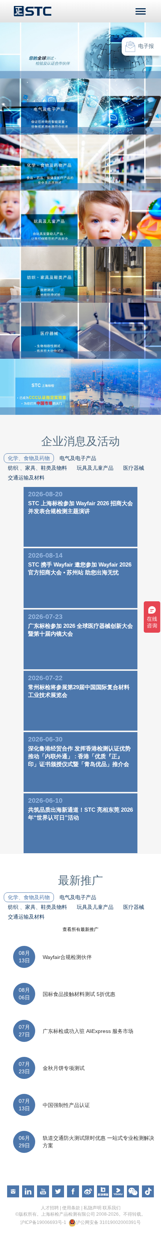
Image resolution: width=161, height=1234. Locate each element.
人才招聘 (50, 1207)
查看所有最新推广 (80, 929)
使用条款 (71, 1207)
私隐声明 (92, 1207)
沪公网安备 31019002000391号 (108, 1222)
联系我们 (112, 1207)
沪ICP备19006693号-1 (43, 1222)
